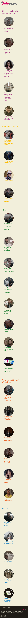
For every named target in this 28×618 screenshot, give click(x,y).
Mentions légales (15, 612)
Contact (21, 612)
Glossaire (15, 611)
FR (23, 609)
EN (25, 609)
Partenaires (7, 612)
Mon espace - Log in (5, 607)
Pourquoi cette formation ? (6, 611)
